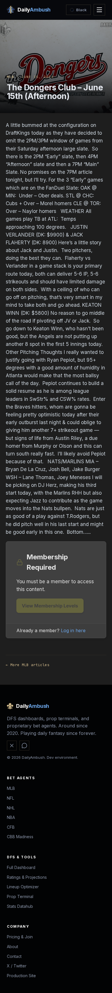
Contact (14, 956)
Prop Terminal (20, 896)
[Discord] (24, 745)
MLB (10, 77)
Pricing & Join (20, 936)
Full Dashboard (21, 867)
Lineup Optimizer (23, 886)
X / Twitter (16, 965)
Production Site (21, 975)
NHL (11, 807)
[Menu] (99, 10)
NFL (10, 798)
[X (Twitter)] (12, 745)
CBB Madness (20, 836)
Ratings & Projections (27, 877)
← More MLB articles (27, 664)
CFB (11, 827)
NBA (11, 817)
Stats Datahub (20, 906)
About (12, 946)
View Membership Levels (50, 606)
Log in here (73, 630)
